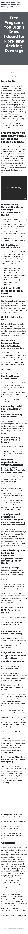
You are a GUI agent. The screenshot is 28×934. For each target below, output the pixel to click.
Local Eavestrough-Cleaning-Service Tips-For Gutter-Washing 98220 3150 (12, 4)
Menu (4, 10)
